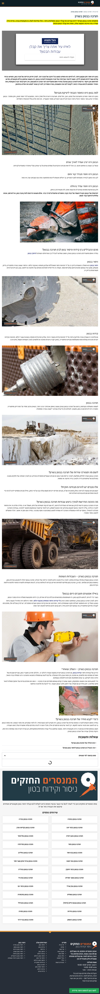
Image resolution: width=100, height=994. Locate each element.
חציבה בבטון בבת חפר (74, 852)
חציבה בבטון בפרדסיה (25, 844)
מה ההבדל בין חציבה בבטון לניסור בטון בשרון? (79, 748)
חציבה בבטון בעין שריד (75, 886)
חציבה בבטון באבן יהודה (74, 836)
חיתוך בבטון (32, 253)
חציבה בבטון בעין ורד (25, 878)
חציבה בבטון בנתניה (75, 819)
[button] (3, 3)
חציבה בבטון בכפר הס (25, 886)
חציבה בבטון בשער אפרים (74, 878)
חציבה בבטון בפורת (25, 911)
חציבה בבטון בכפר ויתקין (74, 869)
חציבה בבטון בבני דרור (25, 919)
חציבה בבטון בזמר (74, 844)
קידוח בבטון (77, 672)
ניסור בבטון (94, 265)
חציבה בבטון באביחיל (25, 903)
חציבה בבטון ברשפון (74, 919)
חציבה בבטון (87, 12)
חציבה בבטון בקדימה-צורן (25, 827)
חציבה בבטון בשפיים (74, 894)
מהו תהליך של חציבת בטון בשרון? (83, 743)
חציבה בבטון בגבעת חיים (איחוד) (74, 903)
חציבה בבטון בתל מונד (25, 836)
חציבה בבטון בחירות (75, 911)
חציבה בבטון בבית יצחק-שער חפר (25, 861)
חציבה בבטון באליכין (25, 852)
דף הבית (95, 12)
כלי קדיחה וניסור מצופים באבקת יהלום (47, 600)
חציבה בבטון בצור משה (74, 861)
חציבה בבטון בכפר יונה (75, 827)
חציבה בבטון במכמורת (25, 894)
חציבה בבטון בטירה (25, 819)
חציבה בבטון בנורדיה (25, 869)
